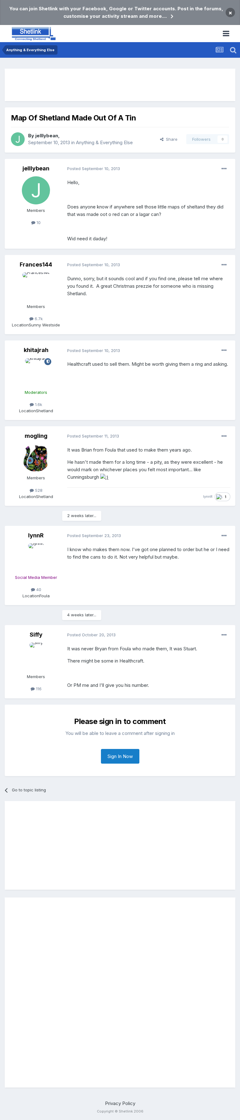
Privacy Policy (120, 1103)
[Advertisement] (120, 84)
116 (38, 688)
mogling (36, 436)
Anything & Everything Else (104, 142)
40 (38, 589)
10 (38, 222)
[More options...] (224, 169)
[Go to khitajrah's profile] (36, 372)
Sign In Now (120, 756)
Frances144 (36, 264)
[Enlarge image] (104, 477)
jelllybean (46, 136)
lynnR (207, 496)
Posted (93, 168)
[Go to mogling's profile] (36, 458)
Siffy (36, 634)
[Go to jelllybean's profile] (18, 139)
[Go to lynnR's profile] (36, 557)
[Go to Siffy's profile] (36, 657)
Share (170, 139)
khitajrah (36, 350)
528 (38, 490)
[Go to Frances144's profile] (36, 286)
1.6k (38, 404)
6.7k (38, 318)
